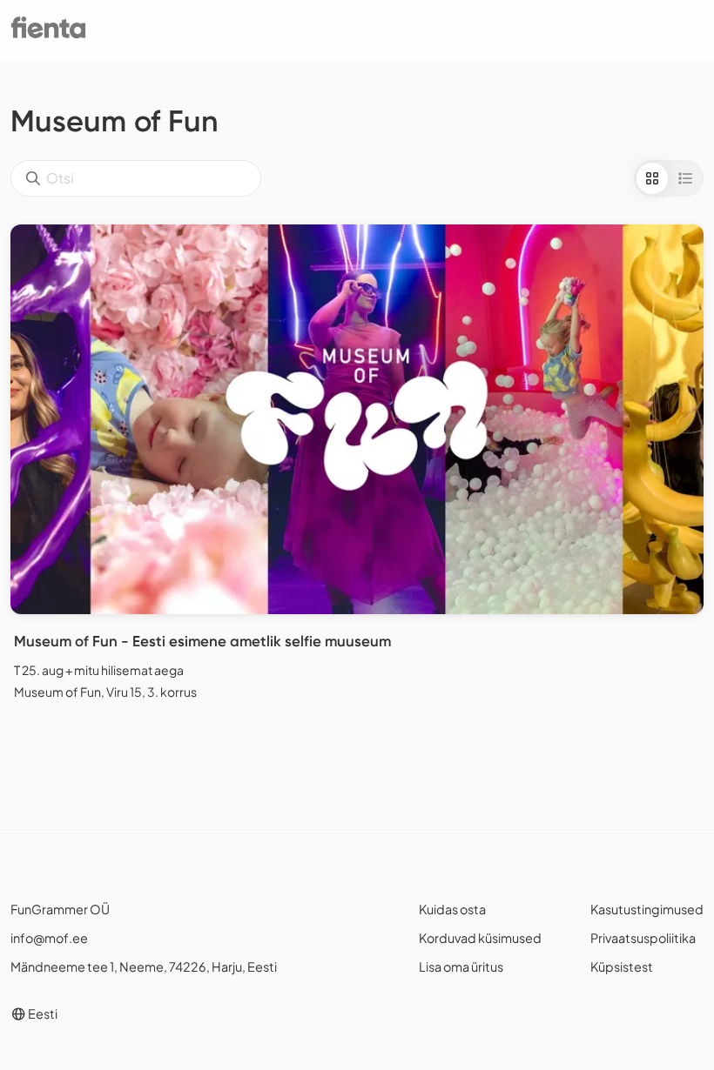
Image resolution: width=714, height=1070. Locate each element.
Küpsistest (621, 966)
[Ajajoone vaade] (685, 178)
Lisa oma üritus (461, 966)
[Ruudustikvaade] (652, 178)
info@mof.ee (49, 938)
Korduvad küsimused (480, 938)
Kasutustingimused (647, 909)
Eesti (41, 1013)
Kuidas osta (452, 909)
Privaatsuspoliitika (643, 938)
